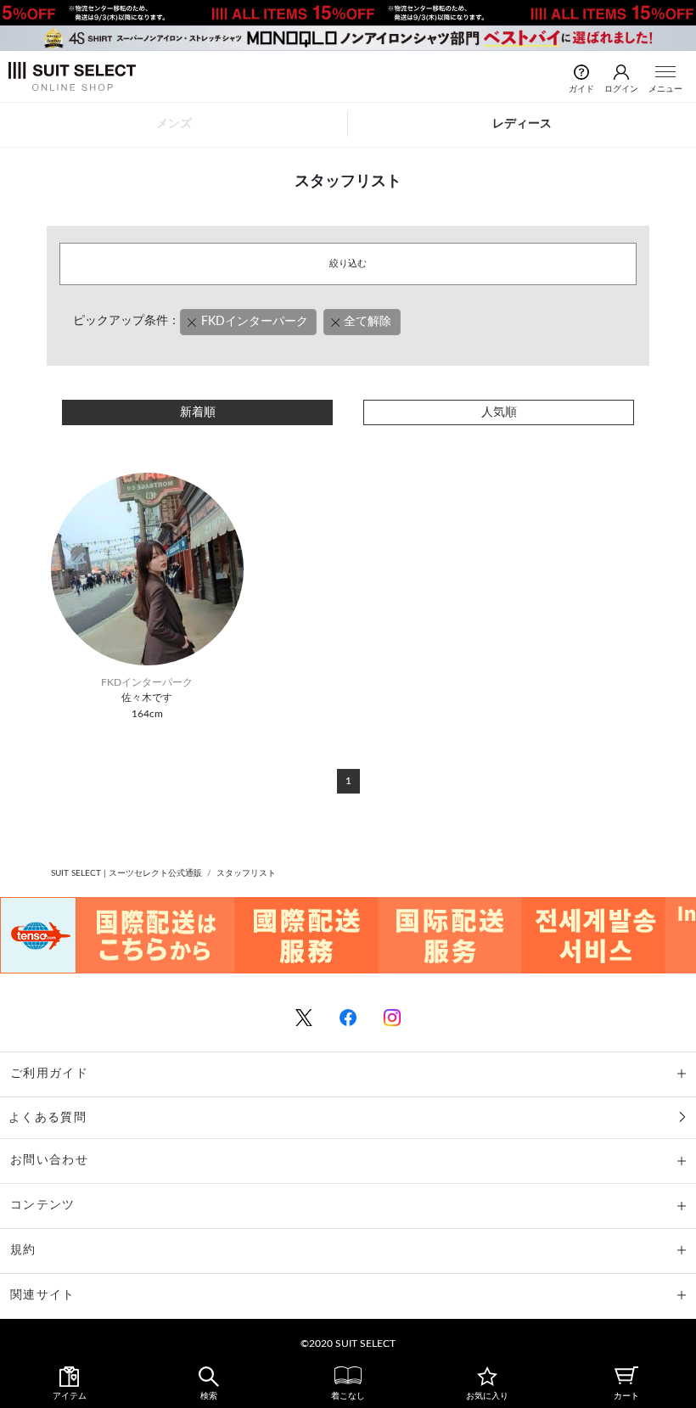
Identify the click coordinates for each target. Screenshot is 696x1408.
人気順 (499, 412)
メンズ (174, 124)
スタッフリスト (246, 873)
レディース (522, 124)
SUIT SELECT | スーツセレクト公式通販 (126, 873)
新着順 (198, 412)
